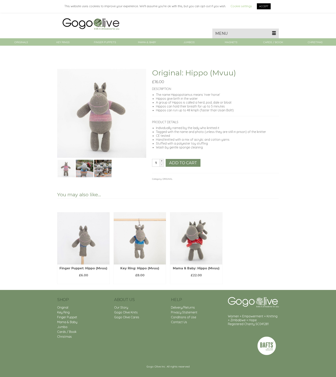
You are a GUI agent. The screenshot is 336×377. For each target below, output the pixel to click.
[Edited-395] (103, 168)
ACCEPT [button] (263, 6)
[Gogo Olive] (92, 23)
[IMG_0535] (66, 168)
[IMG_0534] (101, 113)
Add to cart (183, 163)
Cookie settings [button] (241, 6)
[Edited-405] (84, 168)
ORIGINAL (167, 179)
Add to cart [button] (83, 281)
